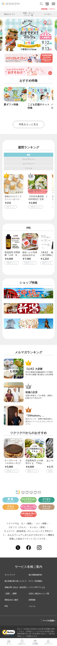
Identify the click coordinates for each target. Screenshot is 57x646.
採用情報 (32, 600)
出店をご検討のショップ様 (39, 594)
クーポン (47, 14)
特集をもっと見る (28, 124)
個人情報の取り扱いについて (16, 581)
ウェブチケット (28, 159)
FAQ (6, 606)
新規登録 (44, 9)
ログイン (52, 9)
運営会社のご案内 (11, 600)
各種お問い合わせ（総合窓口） (16, 587)
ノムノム (32, 606)
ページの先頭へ (48, 620)
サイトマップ (10, 575)
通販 (28, 155)
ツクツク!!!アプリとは (37, 587)
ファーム (28, 168)
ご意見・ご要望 (10, 594)
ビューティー (28, 164)
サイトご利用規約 (35, 581)
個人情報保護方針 (35, 575)
